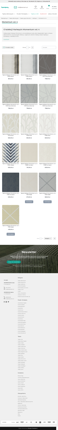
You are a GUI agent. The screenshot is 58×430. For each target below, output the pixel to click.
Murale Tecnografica (22, 322)
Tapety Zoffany (21, 367)
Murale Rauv (20, 318)
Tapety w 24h (20, 289)
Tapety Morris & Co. (22, 358)
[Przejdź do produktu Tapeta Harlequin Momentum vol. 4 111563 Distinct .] (10, 64)
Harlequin (34, 18)
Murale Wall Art (21, 325)
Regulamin (27, 265)
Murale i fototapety (22, 285)
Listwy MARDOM (21, 386)
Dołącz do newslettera (13, 262)
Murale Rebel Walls (21, 320)
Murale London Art (21, 313)
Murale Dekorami (21, 306)
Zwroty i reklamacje (22, 405)
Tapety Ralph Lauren (22, 360)
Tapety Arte (20, 339)
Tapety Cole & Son (21, 348)
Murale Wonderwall (22, 333)
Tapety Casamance (22, 346)
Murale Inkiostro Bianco (22, 311)
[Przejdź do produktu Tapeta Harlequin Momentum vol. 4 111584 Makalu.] (10, 152)
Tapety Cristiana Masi (22, 349)
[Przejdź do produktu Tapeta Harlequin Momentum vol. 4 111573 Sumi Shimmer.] (29, 93)
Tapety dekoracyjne (13, 18)
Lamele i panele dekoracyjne (23, 377)
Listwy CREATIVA (21, 379)
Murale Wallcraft (21, 329)
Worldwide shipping (22, 399)
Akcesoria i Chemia (22, 294)
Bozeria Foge (20, 375)
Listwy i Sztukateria (22, 293)
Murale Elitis (20, 308)
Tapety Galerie (21, 357)
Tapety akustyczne (22, 282)
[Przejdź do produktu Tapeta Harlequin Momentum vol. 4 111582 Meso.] (47, 123)
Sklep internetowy (27, 428)
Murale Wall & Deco (22, 324)
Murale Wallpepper (21, 331)
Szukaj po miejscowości (22, 398)
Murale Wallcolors (21, 327)
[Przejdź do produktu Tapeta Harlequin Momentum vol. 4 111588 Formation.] (29, 152)
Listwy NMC (20, 388)
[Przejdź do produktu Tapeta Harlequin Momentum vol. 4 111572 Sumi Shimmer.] (10, 93)
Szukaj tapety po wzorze (23, 287)
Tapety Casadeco (21, 344)
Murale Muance (21, 317)
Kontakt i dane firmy (22, 396)
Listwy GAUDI (21, 382)
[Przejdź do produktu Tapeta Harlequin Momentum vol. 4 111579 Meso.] (10, 123)
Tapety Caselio (21, 342)
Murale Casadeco (21, 304)
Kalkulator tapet (21, 410)
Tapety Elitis (20, 355)
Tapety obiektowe (21, 284)
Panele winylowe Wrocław (23, 296)
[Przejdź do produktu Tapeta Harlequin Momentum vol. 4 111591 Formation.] (10, 182)
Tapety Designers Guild (22, 351)
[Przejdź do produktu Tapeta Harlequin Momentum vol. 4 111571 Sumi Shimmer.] (47, 64)
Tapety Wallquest (21, 364)
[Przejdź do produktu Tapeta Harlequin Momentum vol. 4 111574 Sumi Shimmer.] (47, 93)
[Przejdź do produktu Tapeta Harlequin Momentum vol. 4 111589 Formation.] (47, 152)
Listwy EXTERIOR (21, 381)
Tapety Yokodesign (21, 365)
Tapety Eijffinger (21, 353)
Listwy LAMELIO (21, 384)
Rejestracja (20, 403)
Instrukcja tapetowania (22, 408)
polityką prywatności (38, 266)
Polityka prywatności (22, 406)
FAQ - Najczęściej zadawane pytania (25, 401)
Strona (24, 47)
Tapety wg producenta (25, 18)
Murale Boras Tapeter (22, 302)
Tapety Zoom (20, 369)
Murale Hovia (20, 310)
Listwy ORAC (20, 389)
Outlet (19, 291)
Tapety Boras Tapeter (22, 341)
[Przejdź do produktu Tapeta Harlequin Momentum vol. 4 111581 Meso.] (29, 123)
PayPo (19, 415)
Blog (19, 414)
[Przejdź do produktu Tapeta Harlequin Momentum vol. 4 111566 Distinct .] (29, 64)
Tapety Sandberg (21, 362)
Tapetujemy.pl (4, 18)
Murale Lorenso (21, 315)
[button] (54, 7)
